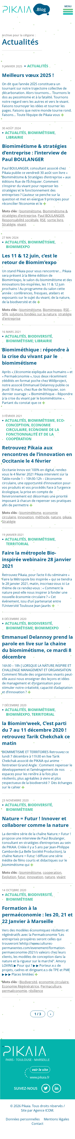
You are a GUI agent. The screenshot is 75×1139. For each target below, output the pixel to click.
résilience (36, 991)
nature (56, 517)
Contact (37, 1123)
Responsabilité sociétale (20, 220)
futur (21, 877)
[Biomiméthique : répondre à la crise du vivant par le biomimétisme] (43, 403)
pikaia (67, 517)
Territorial (17, 543)
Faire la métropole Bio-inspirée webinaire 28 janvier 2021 (36, 559)
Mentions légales (56, 1119)
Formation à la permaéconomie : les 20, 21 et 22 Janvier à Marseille (37, 915)
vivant (21, 224)
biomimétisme (30, 211)
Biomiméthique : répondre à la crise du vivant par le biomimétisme (35, 356)
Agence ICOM (43, 1110)
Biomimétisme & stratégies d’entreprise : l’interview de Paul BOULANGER (34, 153)
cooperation (52, 872)
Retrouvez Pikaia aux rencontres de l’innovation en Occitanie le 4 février (37, 454)
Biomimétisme (41, 132)
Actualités (37, 66)
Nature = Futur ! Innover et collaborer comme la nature (35, 821)
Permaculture (51, 986)
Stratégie (9, 224)
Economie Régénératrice (20, 986)
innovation (26, 517)
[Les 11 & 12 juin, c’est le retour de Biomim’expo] (38, 302)
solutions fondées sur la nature (33, 314)
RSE (43, 220)
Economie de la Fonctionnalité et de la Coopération (32, 434)
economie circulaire (54, 982)
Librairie (14, 137)
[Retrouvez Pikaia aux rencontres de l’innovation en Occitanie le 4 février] (31, 505)
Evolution (9, 877)
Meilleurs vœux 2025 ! (28, 75)
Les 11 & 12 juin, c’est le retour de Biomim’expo (29, 259)
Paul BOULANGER (51, 215)
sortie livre (55, 220)
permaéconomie (14, 991)
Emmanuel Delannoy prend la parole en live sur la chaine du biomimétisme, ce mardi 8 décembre (37, 647)
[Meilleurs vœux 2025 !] (62, 115)
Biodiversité (40, 336)
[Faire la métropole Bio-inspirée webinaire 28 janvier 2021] (53, 605)
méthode (42, 517)
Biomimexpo (18, 246)
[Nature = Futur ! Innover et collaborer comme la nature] (31, 865)
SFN (5, 314)
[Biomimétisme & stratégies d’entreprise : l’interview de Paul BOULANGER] (44, 203)
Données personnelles (23, 1119)
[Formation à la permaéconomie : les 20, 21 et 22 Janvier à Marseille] (36, 974)
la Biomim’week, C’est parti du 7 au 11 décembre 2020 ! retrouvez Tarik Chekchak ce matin (36, 733)
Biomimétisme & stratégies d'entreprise (35, 213)
